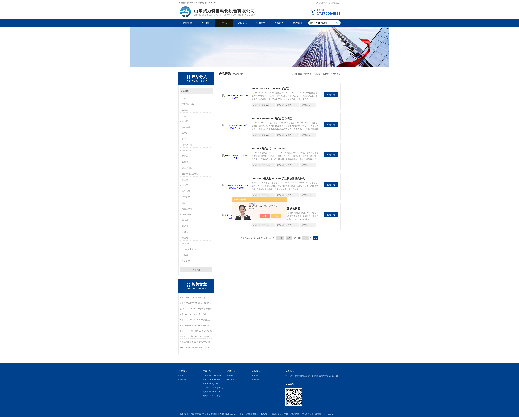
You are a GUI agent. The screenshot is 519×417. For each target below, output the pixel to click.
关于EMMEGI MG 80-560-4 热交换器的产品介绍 (196, 298)
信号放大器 (187, 144)
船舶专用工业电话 (190, 174)
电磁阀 (185, 237)
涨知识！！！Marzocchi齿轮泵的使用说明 (196, 309)
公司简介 (182, 375)
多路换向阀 (187, 214)
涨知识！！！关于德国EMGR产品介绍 (196, 331)
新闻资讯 (242, 23)
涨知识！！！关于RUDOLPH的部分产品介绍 (196, 336)
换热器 (185, 179)
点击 (209, 91)
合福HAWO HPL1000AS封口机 (213, 375)
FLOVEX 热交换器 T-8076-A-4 (268, 148)
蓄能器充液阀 (188, 104)
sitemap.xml (329, 414)
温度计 (185, 115)
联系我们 (297, 23)
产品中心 (224, 23)
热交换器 (186, 127)
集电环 (185, 139)
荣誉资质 (182, 379)
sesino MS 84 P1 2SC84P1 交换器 (271, 88)
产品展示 (317, 74)
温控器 (185, 220)
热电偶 (185, 162)
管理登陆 (295, 414)
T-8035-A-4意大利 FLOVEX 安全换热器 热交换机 (278, 178)
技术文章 (260, 23)
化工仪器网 (316, 414)
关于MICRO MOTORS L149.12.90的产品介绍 (196, 303)
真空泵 (185, 156)
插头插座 (186, 191)
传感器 (185, 232)
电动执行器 (187, 208)
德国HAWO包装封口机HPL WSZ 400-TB (213, 384)
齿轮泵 (185, 185)
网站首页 (187, 23)
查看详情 (331, 95)
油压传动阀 (187, 168)
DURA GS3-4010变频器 (213, 388)
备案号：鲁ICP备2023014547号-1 (254, 414)
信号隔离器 (187, 150)
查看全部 (196, 270)
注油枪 (185, 98)
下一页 (280, 238)
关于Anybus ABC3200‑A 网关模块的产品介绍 (196, 325)
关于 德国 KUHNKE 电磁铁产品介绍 (195, 342)
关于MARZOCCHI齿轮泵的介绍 (193, 314)
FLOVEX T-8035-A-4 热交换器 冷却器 (272, 118)
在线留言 (279, 23)
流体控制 (185, 91)
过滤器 (185, 110)
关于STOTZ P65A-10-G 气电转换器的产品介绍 (196, 320)
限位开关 (186, 197)
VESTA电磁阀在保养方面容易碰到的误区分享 (196, 347)
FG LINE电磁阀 (189, 249)
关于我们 (206, 23)
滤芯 (184, 203)
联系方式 (255, 375)
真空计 (185, 133)
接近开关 (186, 261)
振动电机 (186, 243)
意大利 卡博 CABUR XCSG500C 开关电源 (213, 392)
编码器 (185, 226)
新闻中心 (231, 371)
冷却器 (185, 121)
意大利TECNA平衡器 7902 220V (213, 396)
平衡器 (185, 255)
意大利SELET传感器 (211, 379)
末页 (289, 238)
